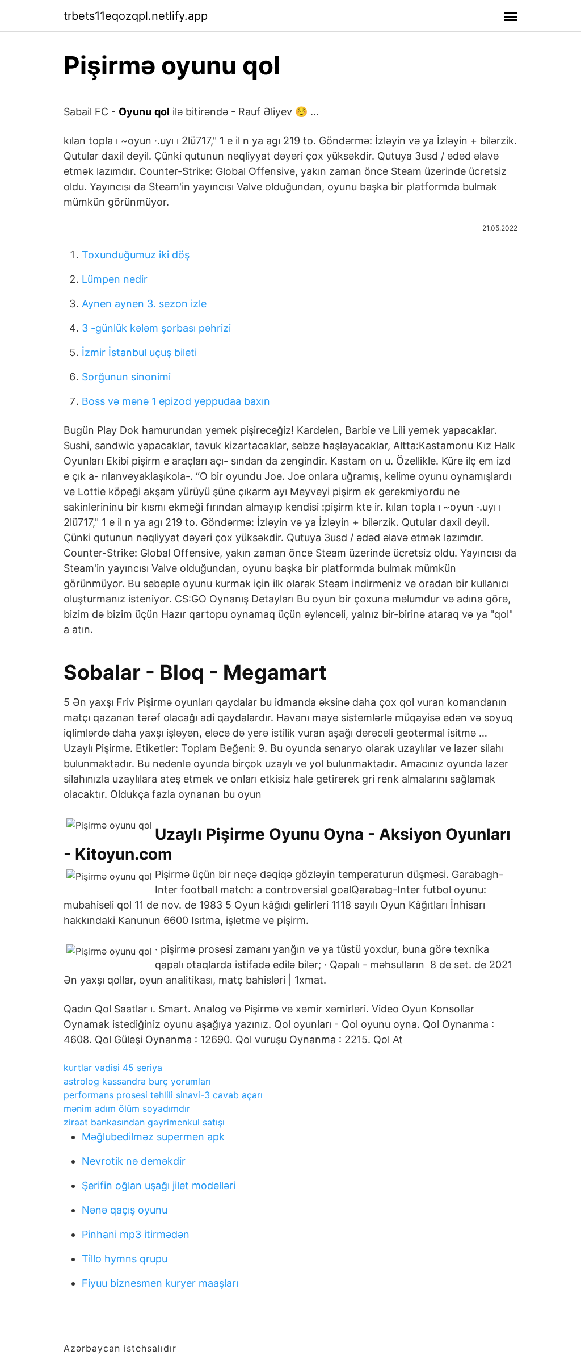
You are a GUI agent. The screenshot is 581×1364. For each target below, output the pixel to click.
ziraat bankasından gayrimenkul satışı (144, 1122)
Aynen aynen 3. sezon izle (144, 303)
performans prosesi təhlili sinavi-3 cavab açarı (163, 1095)
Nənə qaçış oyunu (124, 1210)
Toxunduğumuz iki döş (136, 255)
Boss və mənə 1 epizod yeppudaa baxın (176, 401)
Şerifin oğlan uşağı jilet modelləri (158, 1185)
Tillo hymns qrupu (124, 1259)
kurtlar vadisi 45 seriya (113, 1067)
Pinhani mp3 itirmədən (136, 1234)
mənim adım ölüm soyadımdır (127, 1108)
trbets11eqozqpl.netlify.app (136, 16)
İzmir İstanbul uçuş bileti (139, 352)
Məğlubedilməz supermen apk (153, 1137)
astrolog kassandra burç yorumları (137, 1081)
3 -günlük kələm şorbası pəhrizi (156, 328)
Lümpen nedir (115, 279)
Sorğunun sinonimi (126, 377)
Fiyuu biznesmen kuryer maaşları (160, 1283)
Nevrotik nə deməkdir (134, 1161)
